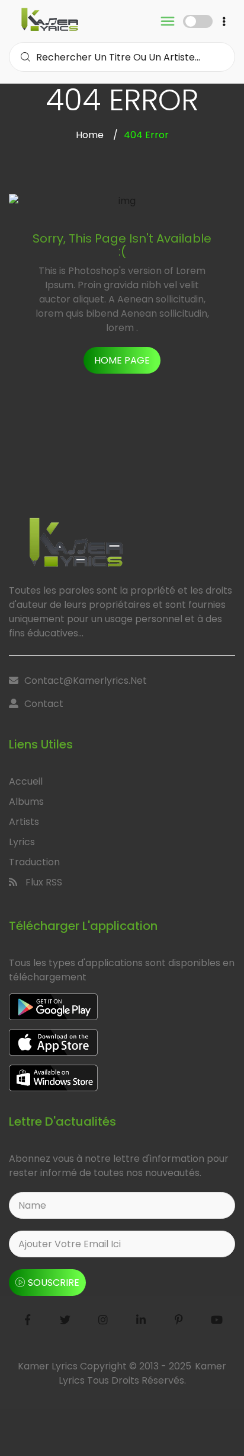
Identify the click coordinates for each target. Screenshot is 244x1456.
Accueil (26, 781)
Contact (43, 704)
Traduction (34, 862)
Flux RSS (42, 882)
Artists (24, 822)
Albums (26, 801)
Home (90, 135)
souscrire (53, 1282)
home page (122, 360)
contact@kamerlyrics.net (85, 680)
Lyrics (22, 842)
